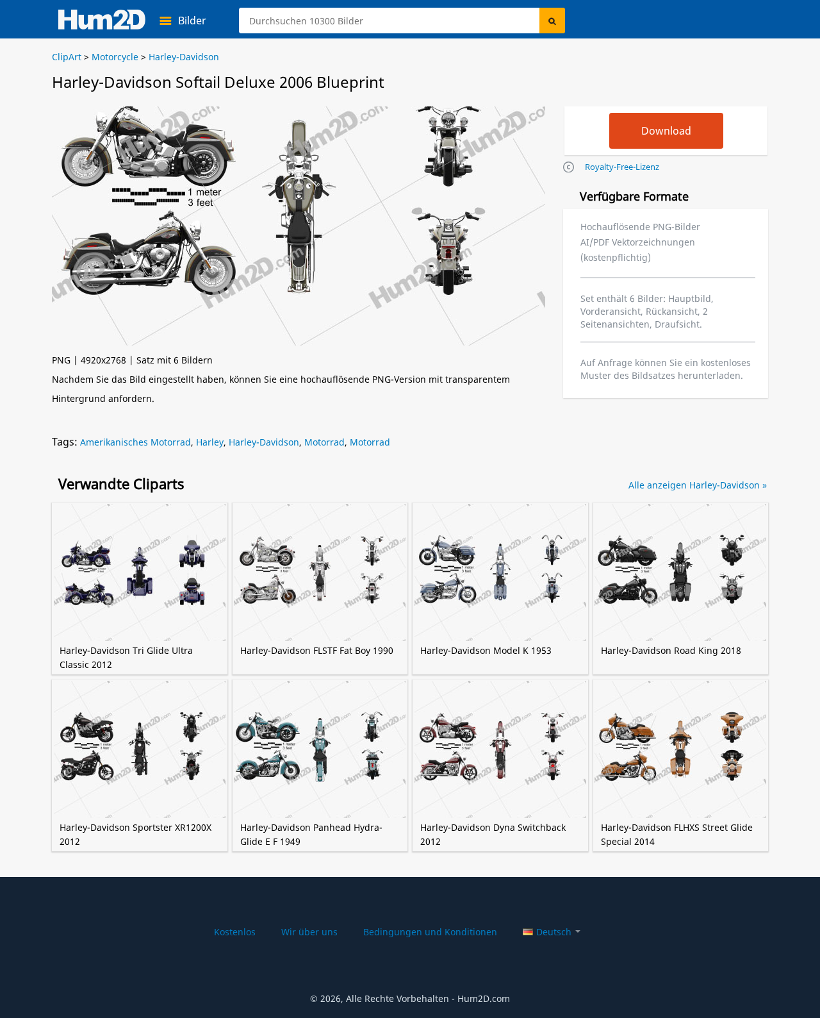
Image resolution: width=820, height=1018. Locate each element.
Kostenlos (235, 932)
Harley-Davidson (264, 442)
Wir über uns (309, 932)
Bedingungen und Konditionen (430, 932)
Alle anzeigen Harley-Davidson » (697, 485)
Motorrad (324, 442)
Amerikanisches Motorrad (135, 442)
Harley (210, 442)
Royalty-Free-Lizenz (622, 166)
